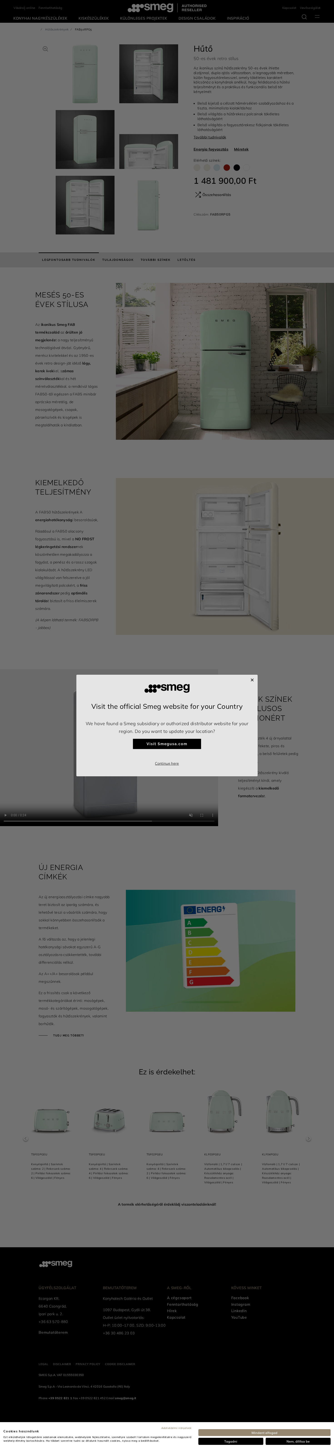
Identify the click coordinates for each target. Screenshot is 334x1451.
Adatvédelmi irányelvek (176, 1428)
